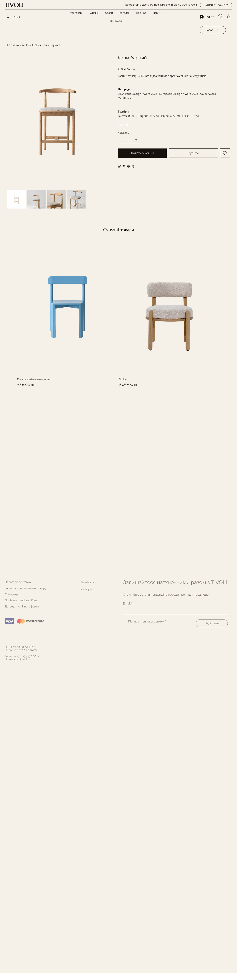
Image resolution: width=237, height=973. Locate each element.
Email (127, 603)
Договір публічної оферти (22, 606)
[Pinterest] (128, 166)
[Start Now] (18, 5)
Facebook (87, 582)
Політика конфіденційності (22, 600)
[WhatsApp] (119, 166)
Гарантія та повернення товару (25, 588)
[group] (118, 313)
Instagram (87, 589)
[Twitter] (133, 166)
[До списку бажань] (225, 153)
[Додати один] (136, 139)
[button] (229, 16)
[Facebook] (124, 166)
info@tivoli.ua (22, 659)
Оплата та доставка (18, 582)
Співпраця (11, 594)
